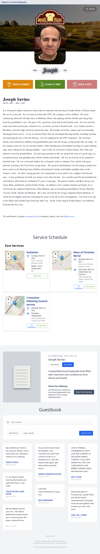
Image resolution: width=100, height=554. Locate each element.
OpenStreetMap (52, 547)
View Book (54, 364)
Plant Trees (37, 276)
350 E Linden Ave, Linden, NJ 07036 (38, 319)
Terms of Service (56, 543)
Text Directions (78, 287)
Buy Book (68, 364)
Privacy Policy (43, 543)
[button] (14, 257)
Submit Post (86, 433)
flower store (69, 216)
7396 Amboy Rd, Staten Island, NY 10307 (85, 279)
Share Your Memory (84, 392)
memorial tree (32, 216)
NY (32, 271)
